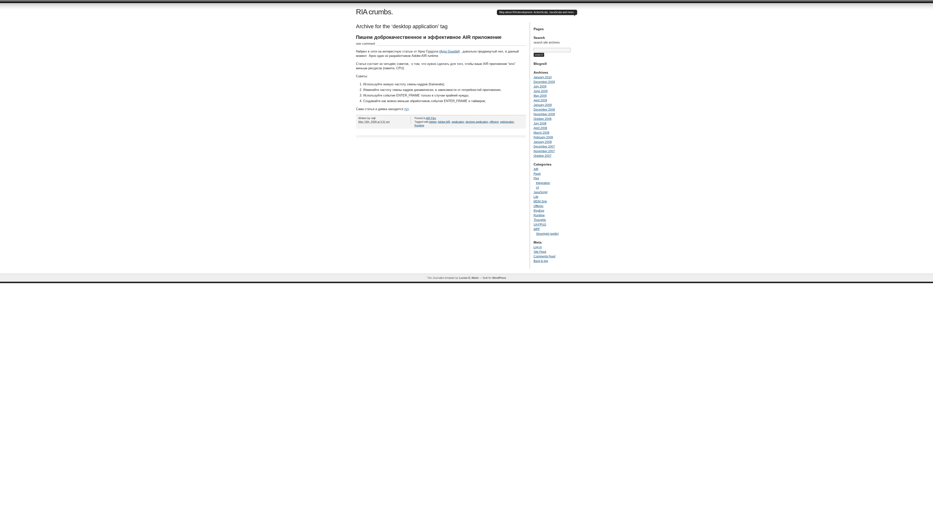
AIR (428, 118)
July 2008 (540, 123)
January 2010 (543, 77)
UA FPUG (540, 224)
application (458, 121)
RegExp (539, 210)
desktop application (477, 121)
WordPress (499, 277)
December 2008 (544, 109)
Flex (433, 118)
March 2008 (541, 132)
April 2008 (540, 128)
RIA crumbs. (374, 12)
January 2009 (543, 105)
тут (406, 109)
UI (537, 187)
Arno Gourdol (449, 51)
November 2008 (544, 114)
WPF (537, 229)
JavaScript (540, 192)
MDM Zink (540, 201)
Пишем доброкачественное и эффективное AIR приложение (428, 37)
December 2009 (544, 82)
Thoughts (540, 220)
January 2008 (543, 142)
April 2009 (540, 100)
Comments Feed (544, 256)
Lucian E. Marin (469, 277)
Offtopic (539, 206)
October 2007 (543, 156)
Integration (543, 183)
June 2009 (541, 91)
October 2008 (543, 119)
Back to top (541, 261)
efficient (494, 121)
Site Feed (540, 252)
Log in (538, 247)
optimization (507, 121)
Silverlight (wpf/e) (547, 234)
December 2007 (544, 146)
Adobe (433, 121)
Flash (537, 173)
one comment (365, 43)
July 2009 (540, 86)
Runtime (419, 125)
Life (536, 197)
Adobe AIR (444, 121)
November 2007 (544, 151)
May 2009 (540, 95)
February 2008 (543, 137)
